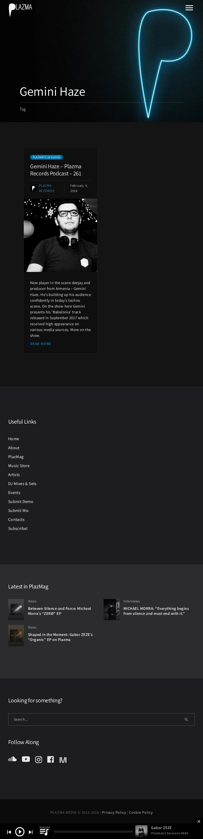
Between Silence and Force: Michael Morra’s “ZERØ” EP (59, 611)
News (32, 601)
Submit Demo (20, 501)
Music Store (19, 465)
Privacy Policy (114, 812)
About (14, 447)
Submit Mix (18, 510)
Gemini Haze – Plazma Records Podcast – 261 (55, 169)
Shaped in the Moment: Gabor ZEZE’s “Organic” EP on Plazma (60, 637)
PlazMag (16, 456)
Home (13, 439)
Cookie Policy (141, 812)
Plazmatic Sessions (46, 157)
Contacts (16, 519)
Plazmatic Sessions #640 (169, 833)
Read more (40, 343)
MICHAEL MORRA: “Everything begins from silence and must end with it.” (156, 611)
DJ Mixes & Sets (22, 483)
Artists (14, 474)
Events (14, 492)
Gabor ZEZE (161, 827)
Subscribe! (18, 528)
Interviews (131, 601)
